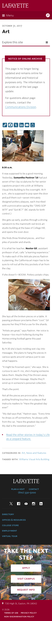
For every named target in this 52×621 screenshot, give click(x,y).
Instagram (33, 503)
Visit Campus (26, 578)
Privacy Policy (29, 612)
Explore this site (12, 42)
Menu (10, 15)
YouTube (26, 503)
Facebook (18, 503)
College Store (10, 525)
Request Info (26, 589)
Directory (8, 514)
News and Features (36, 453)
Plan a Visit (18, 489)
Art (23, 453)
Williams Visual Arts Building (34, 459)
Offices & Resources (14, 519)
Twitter (11, 503)
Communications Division (20, 107)
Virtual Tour (9, 536)
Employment (9, 530)
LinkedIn (41, 503)
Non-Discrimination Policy (19, 616)
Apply (26, 567)
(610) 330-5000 (27, 492)
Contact (34, 489)
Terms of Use (11, 612)
